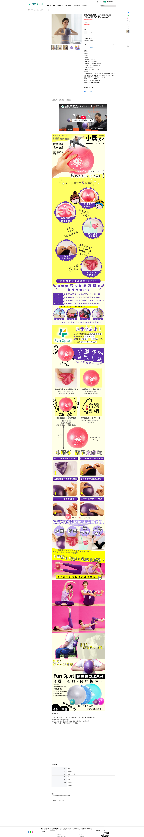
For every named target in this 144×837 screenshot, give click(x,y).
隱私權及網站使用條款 (61, 836)
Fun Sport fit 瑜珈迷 (88, 47)
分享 (86, 91)
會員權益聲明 (81, 836)
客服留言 (80, 834)
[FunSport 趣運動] (36, 3)
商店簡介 (59, 834)
